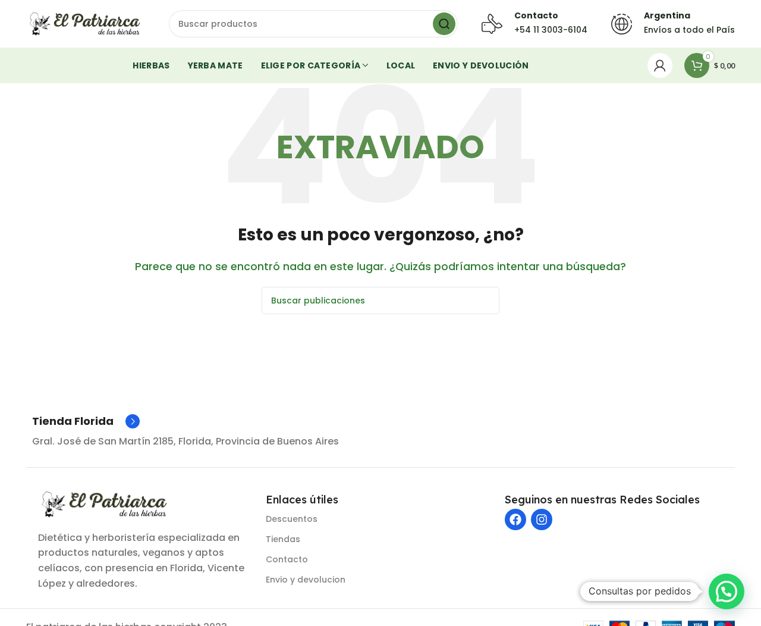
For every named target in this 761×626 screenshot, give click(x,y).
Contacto (287, 559)
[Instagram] (541, 519)
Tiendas (283, 539)
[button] (726, 591)
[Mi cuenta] (659, 65)
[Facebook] (515, 519)
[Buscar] (444, 23)
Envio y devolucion (305, 580)
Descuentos (291, 519)
